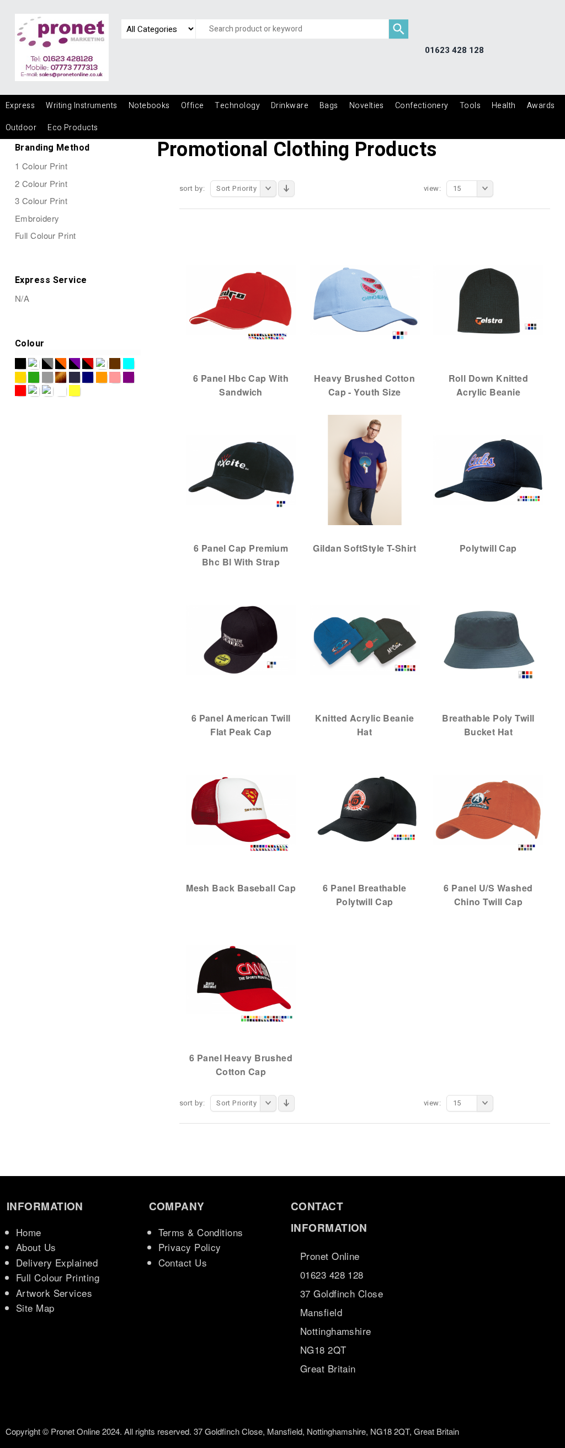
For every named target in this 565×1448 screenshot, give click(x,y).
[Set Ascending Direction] (286, 188)
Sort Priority (236, 188)
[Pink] (114, 377)
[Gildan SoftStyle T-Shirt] (365, 469)
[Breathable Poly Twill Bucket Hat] (488, 639)
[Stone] (47, 390)
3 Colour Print (41, 200)
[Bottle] (101, 363)
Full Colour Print (45, 235)
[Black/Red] (87, 363)
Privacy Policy (189, 1247)
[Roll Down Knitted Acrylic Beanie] (488, 299)
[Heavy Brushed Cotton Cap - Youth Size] (365, 299)
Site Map (35, 1308)
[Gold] (20, 377)
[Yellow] (74, 390)
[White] (60, 390)
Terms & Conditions (200, 1232)
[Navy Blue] (87, 377)
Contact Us (182, 1262)
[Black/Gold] (33, 363)
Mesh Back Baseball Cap (241, 887)
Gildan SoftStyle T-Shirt (364, 548)
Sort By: (192, 188)
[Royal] (33, 390)
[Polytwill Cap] (488, 469)
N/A (22, 298)
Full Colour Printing (57, 1277)
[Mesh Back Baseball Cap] (241, 809)
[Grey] (47, 377)
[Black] (20, 363)
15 (457, 188)
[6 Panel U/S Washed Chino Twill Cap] (488, 809)
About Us (36, 1247)
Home (28, 1232)
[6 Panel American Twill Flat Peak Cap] (241, 639)
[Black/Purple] (74, 363)
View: (432, 188)
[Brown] (114, 363)
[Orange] (101, 377)
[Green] (33, 377)
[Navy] (74, 377)
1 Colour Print (41, 166)
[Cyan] (128, 363)
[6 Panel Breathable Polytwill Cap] (365, 809)
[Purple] (128, 377)
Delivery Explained (57, 1262)
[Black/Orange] (60, 363)
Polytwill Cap (488, 548)
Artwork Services (54, 1293)
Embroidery (37, 218)
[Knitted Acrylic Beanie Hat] (365, 639)
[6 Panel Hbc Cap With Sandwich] (241, 299)
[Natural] (60, 377)
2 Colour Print (41, 183)
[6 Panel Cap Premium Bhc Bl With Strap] (241, 469)
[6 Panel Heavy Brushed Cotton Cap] (241, 979)
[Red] (20, 390)
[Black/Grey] (47, 363)
